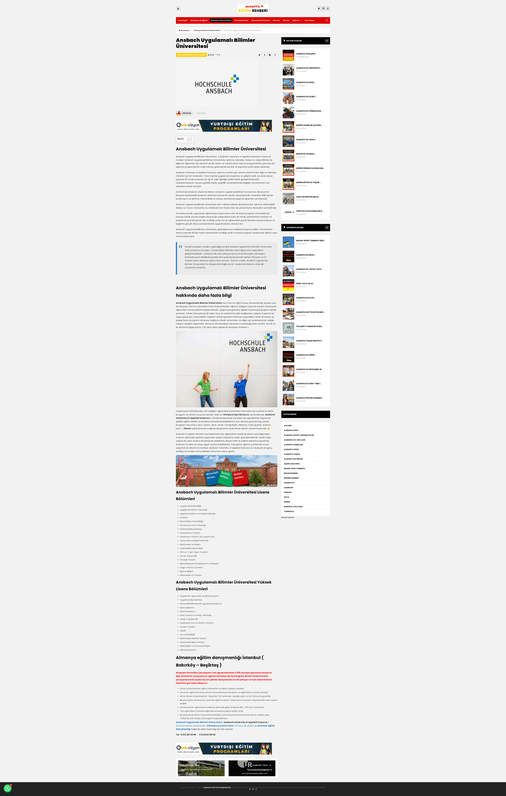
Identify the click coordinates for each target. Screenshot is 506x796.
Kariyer (286, 20)
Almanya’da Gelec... (306, 139)
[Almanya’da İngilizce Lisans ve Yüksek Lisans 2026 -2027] (288, 84)
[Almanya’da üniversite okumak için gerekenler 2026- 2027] (288, 70)
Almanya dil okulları (244, 725)
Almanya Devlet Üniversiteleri (207, 30)
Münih (287, 502)
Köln (286, 497)
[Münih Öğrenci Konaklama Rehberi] (288, 170)
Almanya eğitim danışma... (309, 398)
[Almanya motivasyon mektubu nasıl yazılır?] (288, 314)
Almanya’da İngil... (306, 82)
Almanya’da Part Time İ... (309, 383)
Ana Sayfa (182, 20)
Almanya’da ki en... (305, 297)
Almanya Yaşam (292, 454)
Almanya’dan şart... (306, 53)
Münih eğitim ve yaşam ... (308, 182)
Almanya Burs (291, 430)
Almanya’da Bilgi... (306, 255)
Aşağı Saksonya (292, 464)
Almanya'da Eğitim (293, 459)
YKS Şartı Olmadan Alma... (309, 326)
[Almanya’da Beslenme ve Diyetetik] (288, 371)
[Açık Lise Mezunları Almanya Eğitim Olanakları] (288, 198)
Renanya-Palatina (293, 506)
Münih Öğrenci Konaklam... (310, 168)
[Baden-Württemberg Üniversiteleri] (288, 242)
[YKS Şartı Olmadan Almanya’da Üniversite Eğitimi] (288, 328)
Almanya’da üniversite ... (309, 68)
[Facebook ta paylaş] (264, 55)
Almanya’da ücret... (306, 96)
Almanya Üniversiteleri (221, 20)
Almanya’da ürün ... (306, 355)
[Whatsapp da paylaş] (269, 55)
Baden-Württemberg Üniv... (310, 240)
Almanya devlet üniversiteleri (191, 725)
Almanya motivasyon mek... (310, 312)
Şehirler (296, 20)
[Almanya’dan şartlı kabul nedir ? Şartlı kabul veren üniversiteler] (288, 55)
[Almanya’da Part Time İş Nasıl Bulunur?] (288, 385)
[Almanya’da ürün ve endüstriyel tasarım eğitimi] (288, 356)
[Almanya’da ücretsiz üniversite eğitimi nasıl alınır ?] (288, 98)
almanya (187, 113)
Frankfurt (289, 483)
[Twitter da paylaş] (259, 55)
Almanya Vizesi (241, 20)
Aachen (287, 425)
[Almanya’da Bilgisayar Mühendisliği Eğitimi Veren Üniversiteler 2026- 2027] (288, 256)
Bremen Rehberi (291, 478)
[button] (8, 788)
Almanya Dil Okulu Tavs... (309, 269)
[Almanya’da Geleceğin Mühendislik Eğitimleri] (288, 141)
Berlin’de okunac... (306, 154)
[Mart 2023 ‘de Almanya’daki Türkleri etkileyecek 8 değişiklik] (288, 285)
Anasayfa (184, 30)
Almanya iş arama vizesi (220, 725)
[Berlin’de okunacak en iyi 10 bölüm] (288, 155)
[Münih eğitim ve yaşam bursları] (288, 184)
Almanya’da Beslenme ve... (309, 369)
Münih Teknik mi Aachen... (309, 125)
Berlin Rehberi (291, 473)
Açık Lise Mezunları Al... (308, 196)
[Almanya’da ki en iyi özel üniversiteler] (288, 299)
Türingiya (289, 511)
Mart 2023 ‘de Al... (305, 283)
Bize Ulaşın (310, 20)
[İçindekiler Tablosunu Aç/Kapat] (188, 139)
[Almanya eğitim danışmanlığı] (288, 399)
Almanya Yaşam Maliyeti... (309, 340)
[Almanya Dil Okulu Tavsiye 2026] (288, 271)
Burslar (276, 20)
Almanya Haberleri (293, 444)
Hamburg (288, 487)
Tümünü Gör (327, 41)
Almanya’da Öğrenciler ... (309, 111)
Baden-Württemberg (294, 468)
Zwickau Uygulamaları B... (310, 211)
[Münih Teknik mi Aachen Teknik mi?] (288, 127)
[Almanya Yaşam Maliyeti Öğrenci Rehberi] (288, 342)
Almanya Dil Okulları (260, 20)
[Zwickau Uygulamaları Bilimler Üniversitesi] (288, 213)
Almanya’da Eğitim (199, 20)
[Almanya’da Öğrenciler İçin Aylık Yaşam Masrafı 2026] (288, 112)
